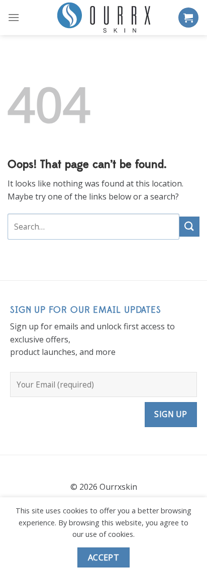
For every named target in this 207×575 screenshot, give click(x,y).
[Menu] (14, 17)
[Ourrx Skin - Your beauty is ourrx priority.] (103, 18)
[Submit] (189, 226)
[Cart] (188, 18)
